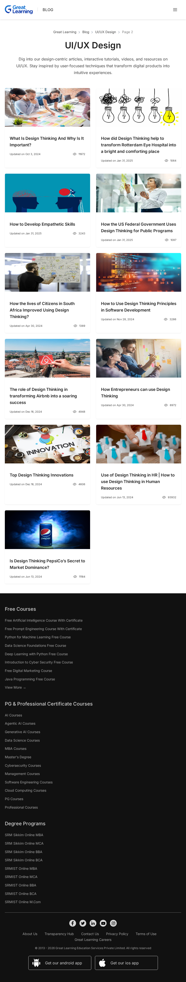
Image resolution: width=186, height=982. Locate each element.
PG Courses (14, 799)
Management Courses (22, 774)
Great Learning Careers (93, 939)
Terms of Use (146, 934)
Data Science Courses (22, 740)
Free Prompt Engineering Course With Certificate (43, 629)
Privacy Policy (117, 934)
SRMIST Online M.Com (23, 902)
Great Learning (64, 32)
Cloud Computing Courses (25, 790)
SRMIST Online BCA (21, 894)
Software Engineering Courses (29, 782)
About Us (30, 934)
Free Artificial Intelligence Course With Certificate (44, 620)
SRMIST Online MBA (21, 868)
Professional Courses (21, 807)
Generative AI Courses (22, 732)
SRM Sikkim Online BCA (24, 860)
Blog (48, 9)
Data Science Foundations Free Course (35, 645)
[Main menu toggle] (175, 9)
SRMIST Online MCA (21, 877)
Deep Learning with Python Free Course (36, 654)
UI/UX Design (105, 32)
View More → (15, 687)
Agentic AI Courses (20, 723)
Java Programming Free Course (30, 679)
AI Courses (13, 715)
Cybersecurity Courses (23, 765)
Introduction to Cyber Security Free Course (39, 662)
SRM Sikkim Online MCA (24, 843)
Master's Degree (18, 757)
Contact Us (90, 934)
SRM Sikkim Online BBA (23, 852)
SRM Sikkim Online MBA (24, 835)
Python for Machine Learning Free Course (38, 637)
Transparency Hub (59, 934)
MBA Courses (15, 748)
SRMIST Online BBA (20, 885)
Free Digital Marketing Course (28, 671)
